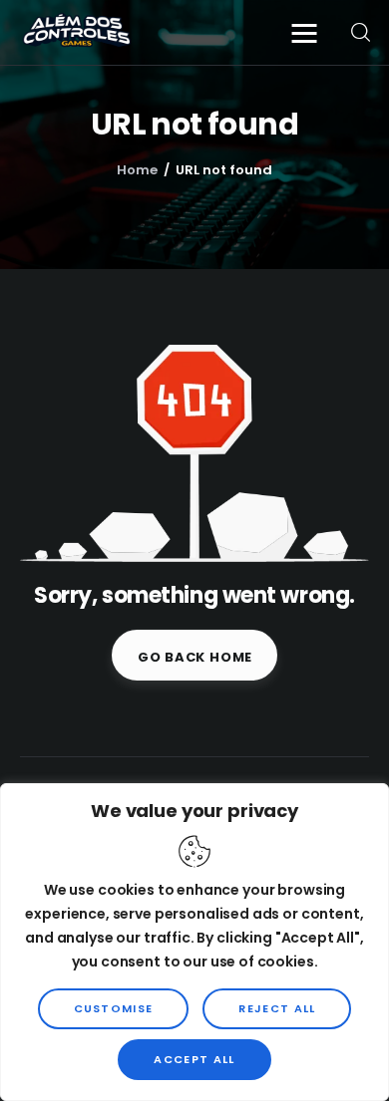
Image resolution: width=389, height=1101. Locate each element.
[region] (194, 942)
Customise (114, 1008)
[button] (309, 32)
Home (137, 169)
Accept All (194, 1059)
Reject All (276, 1008)
